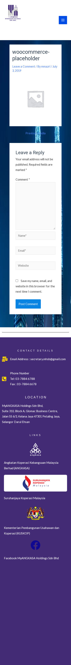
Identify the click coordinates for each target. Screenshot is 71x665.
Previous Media (35, 133)
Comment (23, 179)
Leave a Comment (23, 66)
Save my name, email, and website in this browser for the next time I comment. (35, 286)
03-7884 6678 (26, 384)
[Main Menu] (63, 20)
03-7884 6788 (25, 378)
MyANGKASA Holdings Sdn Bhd (28, 29)
